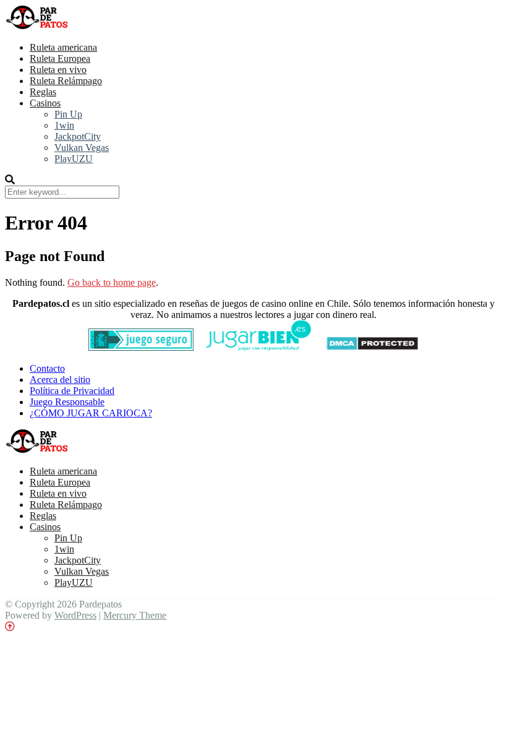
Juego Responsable (67, 402)
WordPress (75, 615)
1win (64, 125)
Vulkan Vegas (81, 147)
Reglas (43, 92)
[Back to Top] (10, 626)
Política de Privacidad (72, 390)
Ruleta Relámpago (66, 80)
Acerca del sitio (60, 379)
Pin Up (68, 114)
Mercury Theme (134, 615)
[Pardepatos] (37, 26)
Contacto (47, 368)
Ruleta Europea (60, 58)
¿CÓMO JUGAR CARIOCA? (91, 413)
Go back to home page (111, 282)
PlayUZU (73, 158)
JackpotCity (77, 136)
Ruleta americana (63, 47)
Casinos (45, 103)
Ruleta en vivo (58, 69)
